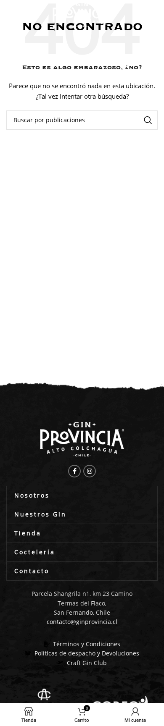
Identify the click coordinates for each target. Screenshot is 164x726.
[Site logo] (82, 14)
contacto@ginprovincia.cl (82, 622)
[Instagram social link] (89, 471)
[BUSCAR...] (148, 120)
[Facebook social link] (74, 471)
